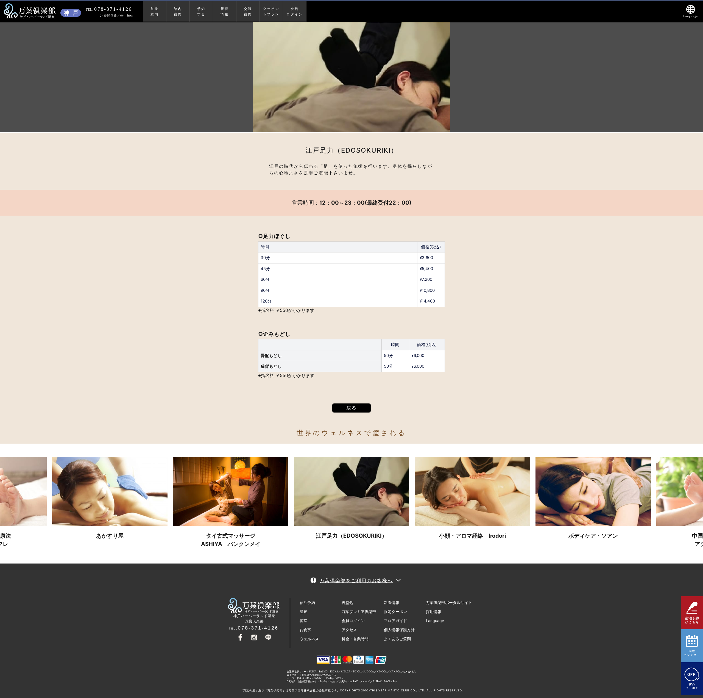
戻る (351, 408)
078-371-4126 (258, 628)
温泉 (303, 611)
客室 (303, 620)
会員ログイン (294, 11)
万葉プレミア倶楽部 (359, 611)
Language (435, 620)
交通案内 (248, 11)
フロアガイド (395, 620)
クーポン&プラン (271, 11)
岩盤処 (347, 602)
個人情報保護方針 (399, 629)
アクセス (349, 629)
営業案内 (154, 11)
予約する (201, 11)
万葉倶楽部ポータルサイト (449, 602)
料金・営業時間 (355, 638)
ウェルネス (309, 638)
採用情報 (433, 611)
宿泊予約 (307, 602)
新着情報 (391, 602)
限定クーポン (395, 611)
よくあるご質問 (397, 638)
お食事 (305, 629)
